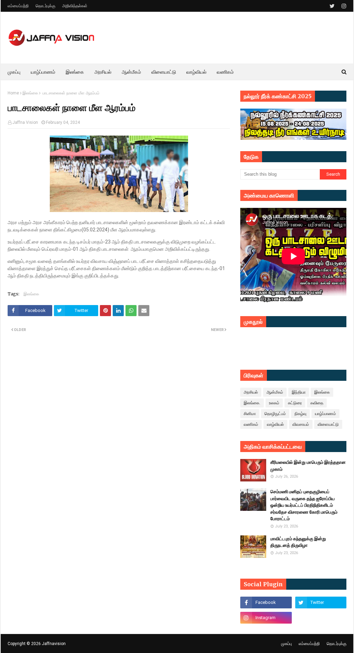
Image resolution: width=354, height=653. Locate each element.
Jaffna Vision (25, 122)
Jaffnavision (54, 643)
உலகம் (274, 403)
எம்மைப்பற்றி (18, 5)
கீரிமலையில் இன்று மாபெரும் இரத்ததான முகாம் (308, 465)
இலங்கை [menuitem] (75, 72)
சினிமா (250, 413)
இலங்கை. (252, 403)
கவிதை (316, 403)
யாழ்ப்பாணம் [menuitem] (43, 72)
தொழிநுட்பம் (275, 413)
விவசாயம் (300, 424)
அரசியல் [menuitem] (102, 72)
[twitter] (332, 6)
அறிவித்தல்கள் (74, 5)
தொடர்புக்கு (45, 5)
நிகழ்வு (300, 413)
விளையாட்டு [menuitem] (163, 72)
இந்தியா (299, 392)
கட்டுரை (295, 403)
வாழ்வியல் (275, 424)
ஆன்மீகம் (275, 392)
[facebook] (265, 602)
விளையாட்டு (328, 424)
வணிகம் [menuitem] (225, 72)
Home (13, 93)
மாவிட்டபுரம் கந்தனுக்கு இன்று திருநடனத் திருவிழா (298, 542)
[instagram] (343, 6)
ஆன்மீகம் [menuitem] (131, 72)
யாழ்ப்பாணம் (325, 413)
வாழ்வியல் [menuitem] (196, 72)
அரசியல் (251, 392)
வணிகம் (251, 424)
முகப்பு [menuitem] (14, 72)
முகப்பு (286, 643)
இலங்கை (30, 93)
